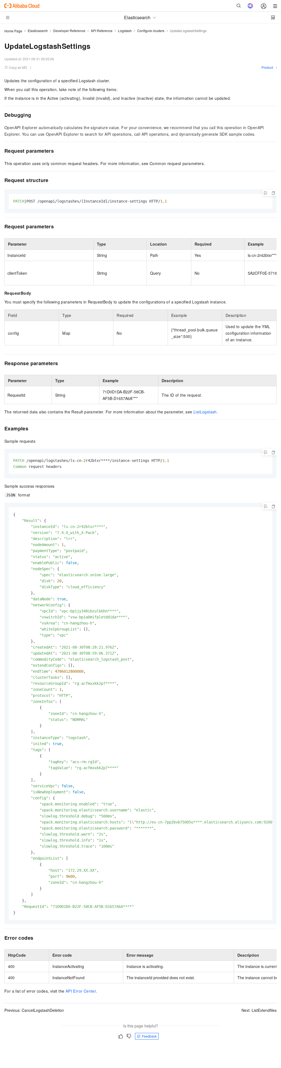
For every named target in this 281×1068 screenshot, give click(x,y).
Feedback (149, 1036)
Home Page (13, 31)
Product (267, 67)
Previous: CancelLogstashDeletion (34, 1010)
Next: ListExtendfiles (259, 1010)
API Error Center (81, 991)
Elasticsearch (38, 30)
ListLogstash (205, 411)
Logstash (125, 30)
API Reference (102, 30)
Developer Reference (69, 30)
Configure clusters (150, 30)
